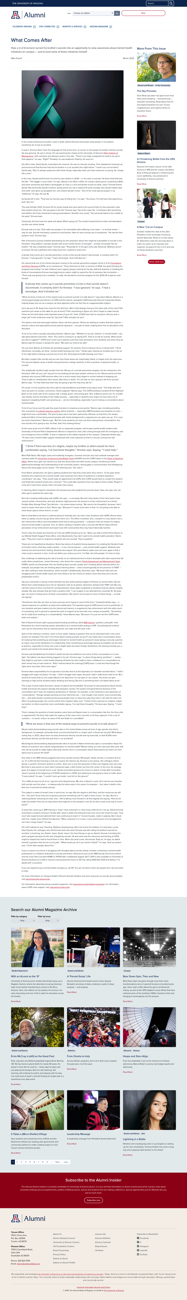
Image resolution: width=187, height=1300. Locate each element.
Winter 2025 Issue (156, 262)
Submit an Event (60, 1258)
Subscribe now (93, 1200)
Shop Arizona (101, 1246)
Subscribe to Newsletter (147, 1234)
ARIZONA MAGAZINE (99, 26)
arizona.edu (100, 1234)
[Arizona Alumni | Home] (37, 15)
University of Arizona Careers (66, 1242)
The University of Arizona (114, 1290)
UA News (99, 1250)
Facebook (144, 1238)
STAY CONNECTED (47, 26)
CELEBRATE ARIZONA (22, 26)
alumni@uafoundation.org (28, 1264)
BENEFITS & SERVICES (72, 26)
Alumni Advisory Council (64, 1238)
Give (143, 13)
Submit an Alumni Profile (64, 1262)
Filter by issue (44, 916)
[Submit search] (171, 3)
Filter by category (19, 916)
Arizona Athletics (102, 1238)
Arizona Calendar (103, 1242)
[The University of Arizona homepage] (28, 3)
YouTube (143, 1254)
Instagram (144, 1246)
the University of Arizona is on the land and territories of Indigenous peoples (70, 1274)
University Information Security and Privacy (93, 1287)
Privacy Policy (59, 1254)
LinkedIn (143, 1250)
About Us (57, 1234)
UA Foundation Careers (63, 1246)
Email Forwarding (61, 1250)
